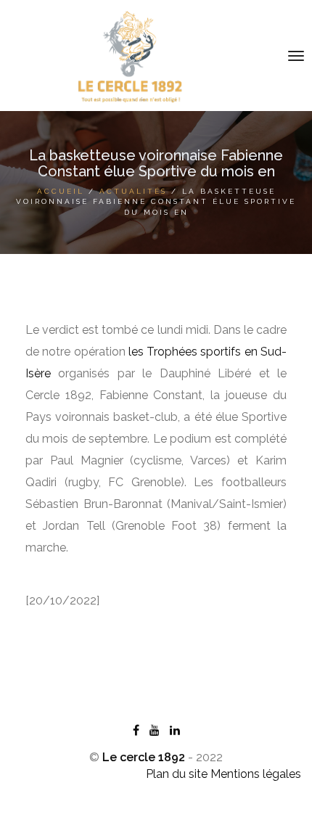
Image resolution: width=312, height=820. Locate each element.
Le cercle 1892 (143, 757)
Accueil (60, 191)
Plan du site (177, 774)
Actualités (133, 191)
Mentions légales (255, 774)
